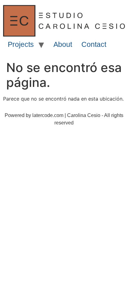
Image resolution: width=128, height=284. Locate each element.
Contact (93, 44)
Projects (21, 44)
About (62, 44)
